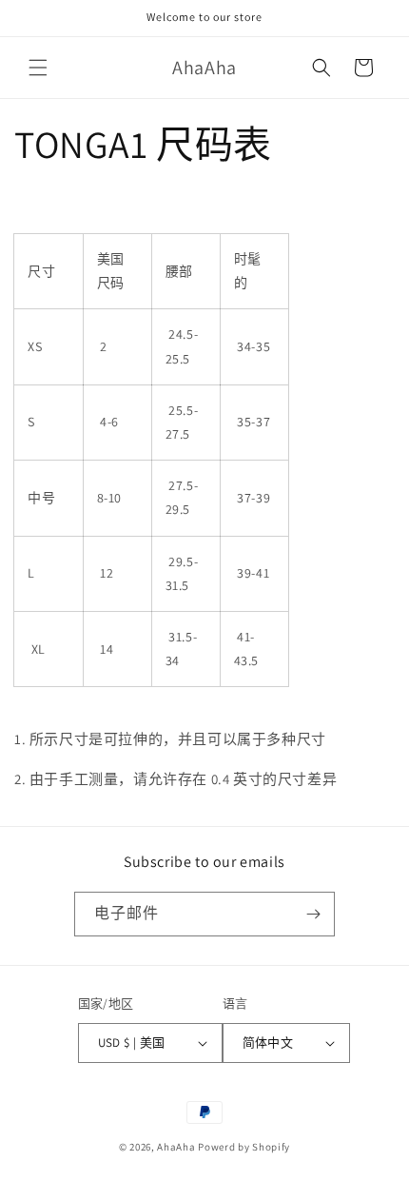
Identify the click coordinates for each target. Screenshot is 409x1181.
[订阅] (313, 914)
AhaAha (176, 1146)
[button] (38, 68)
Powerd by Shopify (244, 1146)
